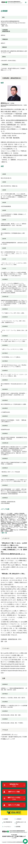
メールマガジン (7, 826)
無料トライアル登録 (14, 805)
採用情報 (18, 826)
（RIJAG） (4, 707)
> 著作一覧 (4, 532)
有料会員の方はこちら (14, 785)
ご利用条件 (18, 819)
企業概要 (6, 819)
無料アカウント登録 (14, 791)
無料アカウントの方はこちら (14, 798)
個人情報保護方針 (8, 822)
